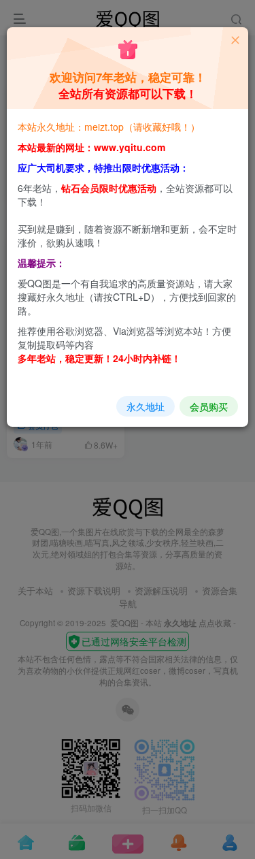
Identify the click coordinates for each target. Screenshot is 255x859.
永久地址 (145, 406)
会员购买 (209, 406)
